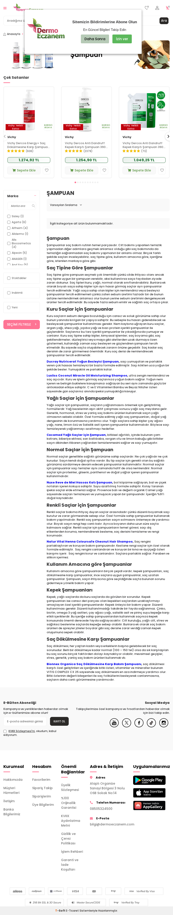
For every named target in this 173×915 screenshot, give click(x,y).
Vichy (11, 137)
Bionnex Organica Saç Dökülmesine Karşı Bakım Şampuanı (94, 664)
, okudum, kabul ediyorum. (29, 733)
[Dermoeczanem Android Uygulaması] (144, 780)
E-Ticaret (72, 911)
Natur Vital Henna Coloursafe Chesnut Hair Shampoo (90, 541)
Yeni (15, 307)
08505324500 (101, 808)
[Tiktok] (151, 726)
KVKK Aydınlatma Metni (70, 821)
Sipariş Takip (42, 788)
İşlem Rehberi (72, 851)
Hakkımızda (13, 779)
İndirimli (17, 293)
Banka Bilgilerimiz (11, 811)
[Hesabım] (157, 8)
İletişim (9, 801)
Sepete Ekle (26, 170)
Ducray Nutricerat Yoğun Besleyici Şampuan (83, 361)
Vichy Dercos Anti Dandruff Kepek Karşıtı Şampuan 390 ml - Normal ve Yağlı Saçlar (85, 145)
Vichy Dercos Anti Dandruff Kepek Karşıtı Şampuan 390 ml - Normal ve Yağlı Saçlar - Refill (144, 145)
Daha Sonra (94, 39)
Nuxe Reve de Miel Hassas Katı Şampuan (79, 482)
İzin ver (122, 39)
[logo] (28, 7)
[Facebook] (138, 726)
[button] (75, 182)
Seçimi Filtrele (19, 324)
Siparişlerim (41, 796)
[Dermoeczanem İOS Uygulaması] (144, 792)
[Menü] (5, 8)
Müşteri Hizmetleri (11, 790)
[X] (126, 726)
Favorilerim (41, 779)
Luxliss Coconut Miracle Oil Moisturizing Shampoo (87, 375)
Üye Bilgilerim (43, 804)
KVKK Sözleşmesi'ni (22, 731)
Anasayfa (13, 34)
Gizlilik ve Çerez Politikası (68, 839)
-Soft (60, 911)
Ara (164, 20)
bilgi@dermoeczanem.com (108, 824)
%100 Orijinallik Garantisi (68, 803)
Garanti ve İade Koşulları (69, 865)
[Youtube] (114, 726)
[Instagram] (163, 726)
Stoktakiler (19, 278)
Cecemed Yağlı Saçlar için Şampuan (76, 435)
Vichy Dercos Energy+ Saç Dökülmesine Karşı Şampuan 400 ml (28, 145)
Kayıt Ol (59, 721)
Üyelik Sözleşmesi (70, 787)
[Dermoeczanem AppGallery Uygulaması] (144, 805)
